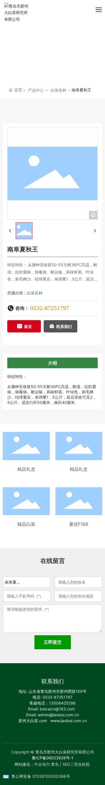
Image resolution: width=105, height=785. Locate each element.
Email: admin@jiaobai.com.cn (52, 714)
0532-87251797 (49, 308)
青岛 (55, 764)
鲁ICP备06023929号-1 (52, 757)
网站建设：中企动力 (32, 764)
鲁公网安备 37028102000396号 (40, 776)
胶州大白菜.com (32, 720)
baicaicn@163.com (57, 708)
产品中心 (36, 90)
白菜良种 (58, 90)
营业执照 (82, 764)
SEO (66, 764)
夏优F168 (78, 524)
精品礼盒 (26, 469)
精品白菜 (26, 524)
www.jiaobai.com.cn (68, 720)
